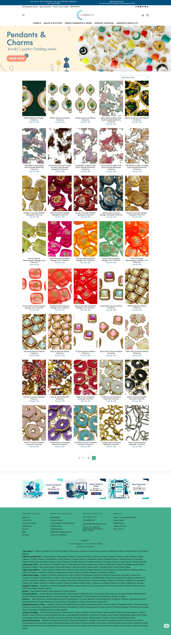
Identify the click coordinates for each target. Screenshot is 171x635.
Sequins (51, 604)
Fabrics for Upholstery (42, 578)
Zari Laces (69, 625)
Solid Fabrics (94, 570)
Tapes (129, 625)
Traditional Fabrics (106, 572)
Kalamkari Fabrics (116, 551)
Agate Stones (109, 612)
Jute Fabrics (126, 562)
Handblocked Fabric (134, 564)
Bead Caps (95, 617)
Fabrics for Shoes (116, 580)
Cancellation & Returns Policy (62, 523)
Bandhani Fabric (30, 567)
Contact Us (26, 520)
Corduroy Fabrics (94, 562)
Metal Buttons (38, 599)
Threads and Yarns (116, 620)
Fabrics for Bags (99, 580)
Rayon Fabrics (116, 556)
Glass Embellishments (91, 604)
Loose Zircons (105, 607)
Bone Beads (111, 594)
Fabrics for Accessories (79, 580)
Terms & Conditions (58, 535)
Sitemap (25, 535)
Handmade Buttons (56, 599)
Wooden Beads (45, 596)
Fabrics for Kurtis (101, 575)
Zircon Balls (113, 615)
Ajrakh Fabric (107, 567)
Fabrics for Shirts (48, 575)
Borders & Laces (134, 620)
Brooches (92, 601)
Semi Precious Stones (50, 612)
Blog (24, 532)
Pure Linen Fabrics (78, 551)
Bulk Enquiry (55, 517)
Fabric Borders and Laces (120, 623)
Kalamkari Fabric (96, 564)
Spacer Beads (48, 617)
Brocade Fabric (64, 567)
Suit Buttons (72, 599)
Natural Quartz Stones (54, 615)
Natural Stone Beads (127, 612)
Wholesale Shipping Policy (61, 532)
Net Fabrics (36, 562)
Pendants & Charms (88, 615)
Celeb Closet (118, 520)
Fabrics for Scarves (135, 580)
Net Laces (119, 625)
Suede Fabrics (78, 562)
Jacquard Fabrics (95, 559)
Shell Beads (86, 594)
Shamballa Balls (128, 615)
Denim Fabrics (140, 562)
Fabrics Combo (42, 551)
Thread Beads (90, 596)
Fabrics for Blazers (38, 580)
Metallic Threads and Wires (55, 620)
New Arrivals (45, 6)
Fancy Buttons (60, 601)
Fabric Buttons (45, 601)
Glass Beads (55, 591)
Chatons (117, 607)
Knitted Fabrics (115, 586)
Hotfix (82, 607)
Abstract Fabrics (47, 572)
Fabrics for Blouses (83, 575)
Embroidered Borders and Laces (37, 623)
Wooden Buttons (138, 599)
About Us (25, 517)
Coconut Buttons (87, 599)
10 (89, 458)
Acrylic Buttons (104, 599)
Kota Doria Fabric (123, 567)
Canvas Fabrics (111, 562)
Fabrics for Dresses (120, 575)
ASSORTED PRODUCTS (127, 23)
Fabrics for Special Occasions (120, 578)
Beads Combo (119, 596)
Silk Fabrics (51, 559)
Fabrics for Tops (65, 575)
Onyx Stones (96, 612)
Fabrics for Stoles (30, 583)
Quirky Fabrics (89, 572)
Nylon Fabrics (49, 562)
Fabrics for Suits (117, 583)
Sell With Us (27, 526)
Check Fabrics (108, 570)
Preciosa (133, 607)
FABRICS (37, 23)
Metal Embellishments (122, 604)
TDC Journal (118, 529)
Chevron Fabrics (30, 572)
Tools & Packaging (118, 617)
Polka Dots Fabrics (64, 570)
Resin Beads (73, 594)
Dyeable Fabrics (67, 586)
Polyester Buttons (120, 599)
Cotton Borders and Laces (93, 623)
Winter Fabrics (45, 588)
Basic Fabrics (82, 586)
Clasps (103, 615)
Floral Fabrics (48, 570)
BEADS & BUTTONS (53, 23)
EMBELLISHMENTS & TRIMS (78, 23)
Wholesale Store (30, 6)
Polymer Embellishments (68, 604)
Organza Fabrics (84, 556)
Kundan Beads (29, 596)
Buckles (72, 601)
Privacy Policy (56, 526)
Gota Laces (81, 625)
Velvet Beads (76, 596)
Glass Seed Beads (38, 591)
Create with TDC (120, 526)
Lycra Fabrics (63, 562)
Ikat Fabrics (132, 551)
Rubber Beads (125, 594)
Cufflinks (82, 601)
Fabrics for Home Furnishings (67, 578)
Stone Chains (140, 604)
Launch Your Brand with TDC (124, 517)
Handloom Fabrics (48, 586)
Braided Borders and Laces (67, 623)
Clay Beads (98, 594)
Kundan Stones (81, 617)
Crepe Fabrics (79, 559)
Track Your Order (61, 6)
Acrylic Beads (45, 594)
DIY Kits (132, 617)
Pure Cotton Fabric (59, 551)
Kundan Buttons (29, 601)
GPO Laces (93, 625)
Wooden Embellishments (41, 609)
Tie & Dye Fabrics (47, 567)
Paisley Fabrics (138, 570)
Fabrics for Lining (100, 583)
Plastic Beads (60, 594)
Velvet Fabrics (126, 559)
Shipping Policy (56, 529)
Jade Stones (68, 612)
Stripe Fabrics (123, 570)
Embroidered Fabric (77, 564)
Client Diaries (118, 523)
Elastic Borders (106, 625)
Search (25, 529)
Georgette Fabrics (66, 556)
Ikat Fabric (45, 564)
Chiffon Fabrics (38, 559)
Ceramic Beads (61, 596)
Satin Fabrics (65, 559)
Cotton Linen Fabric (97, 551)
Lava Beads (72, 615)
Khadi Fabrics (111, 559)
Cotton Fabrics (49, 556)
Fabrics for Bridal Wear (94, 578)
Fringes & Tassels (97, 620)
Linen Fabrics (131, 556)
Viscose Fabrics (101, 556)
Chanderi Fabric (58, 564)
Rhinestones (91, 607)
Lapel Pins (102, 601)
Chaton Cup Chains (31, 607)
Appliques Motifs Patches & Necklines (59, 607)
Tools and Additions (78, 620)
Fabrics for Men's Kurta (51, 583)
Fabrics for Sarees (134, 583)
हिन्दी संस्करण (75, 6)
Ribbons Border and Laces (35, 625)
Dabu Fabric (93, 567)
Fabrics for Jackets (57, 580)
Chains (107, 604)
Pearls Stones (36, 615)
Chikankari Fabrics (114, 564)
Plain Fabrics (81, 570)
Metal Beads (139, 594)
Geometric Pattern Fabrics (68, 572)
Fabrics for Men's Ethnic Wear (77, 583)
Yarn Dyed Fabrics (98, 586)
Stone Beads (105, 596)
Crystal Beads (69, 591)
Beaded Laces (56, 625)
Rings (125, 607)
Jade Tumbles (81, 612)
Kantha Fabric (79, 567)
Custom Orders (56, 520)
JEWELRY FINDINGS (104, 23)
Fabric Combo (131, 586)
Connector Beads (64, 617)
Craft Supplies (61, 609)
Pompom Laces (140, 623)
